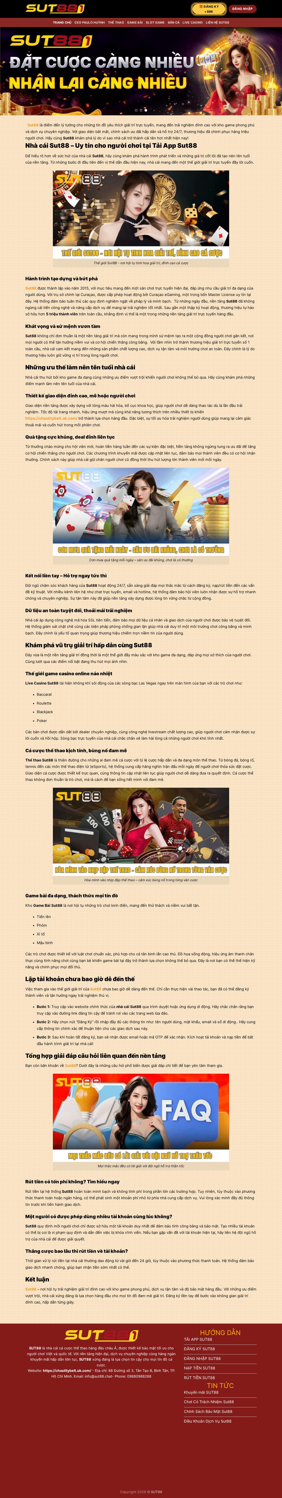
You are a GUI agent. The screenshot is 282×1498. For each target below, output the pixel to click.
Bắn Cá (174, 22)
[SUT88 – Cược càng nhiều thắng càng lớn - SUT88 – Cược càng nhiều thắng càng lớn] (55, 9)
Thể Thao (116, 22)
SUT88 (35, 1348)
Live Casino (193, 22)
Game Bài (135, 22)
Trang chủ (62, 22)
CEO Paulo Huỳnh (89, 22)
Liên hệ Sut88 (217, 22)
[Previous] (11, 71)
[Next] (271, 71)
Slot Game (155, 22)
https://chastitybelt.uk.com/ (67, 1370)
